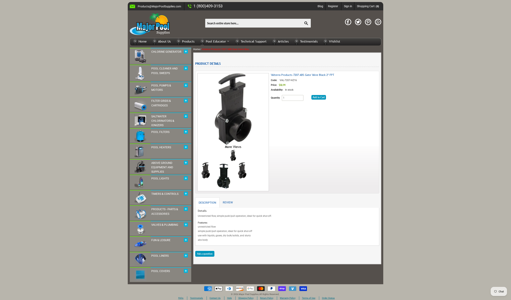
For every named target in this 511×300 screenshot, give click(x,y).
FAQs (180, 298)
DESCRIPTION (207, 202)
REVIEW (228, 202)
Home (143, 41)
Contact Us (215, 298)
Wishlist (334, 41)
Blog (320, 6)
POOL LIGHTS (160, 178)
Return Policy (266, 298)
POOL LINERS (160, 255)
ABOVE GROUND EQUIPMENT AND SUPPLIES (162, 167)
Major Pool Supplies (249, 294)
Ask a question (205, 253)
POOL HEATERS (161, 147)
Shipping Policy (246, 298)
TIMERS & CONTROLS (164, 193)
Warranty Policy (287, 298)
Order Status (328, 298)
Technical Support (253, 41)
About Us (164, 41)
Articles (283, 41)
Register (333, 6)
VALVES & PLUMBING (164, 224)
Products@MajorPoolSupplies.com (159, 6)
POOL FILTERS (160, 132)
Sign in (348, 6)
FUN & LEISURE (160, 240)
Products (188, 41)
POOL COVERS (160, 271)
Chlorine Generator (166, 51)
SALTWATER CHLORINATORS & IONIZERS (162, 121)
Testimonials (309, 41)
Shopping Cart (368, 6)
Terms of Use (308, 298)
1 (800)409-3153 (208, 6)
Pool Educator (216, 41)
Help (229, 298)
